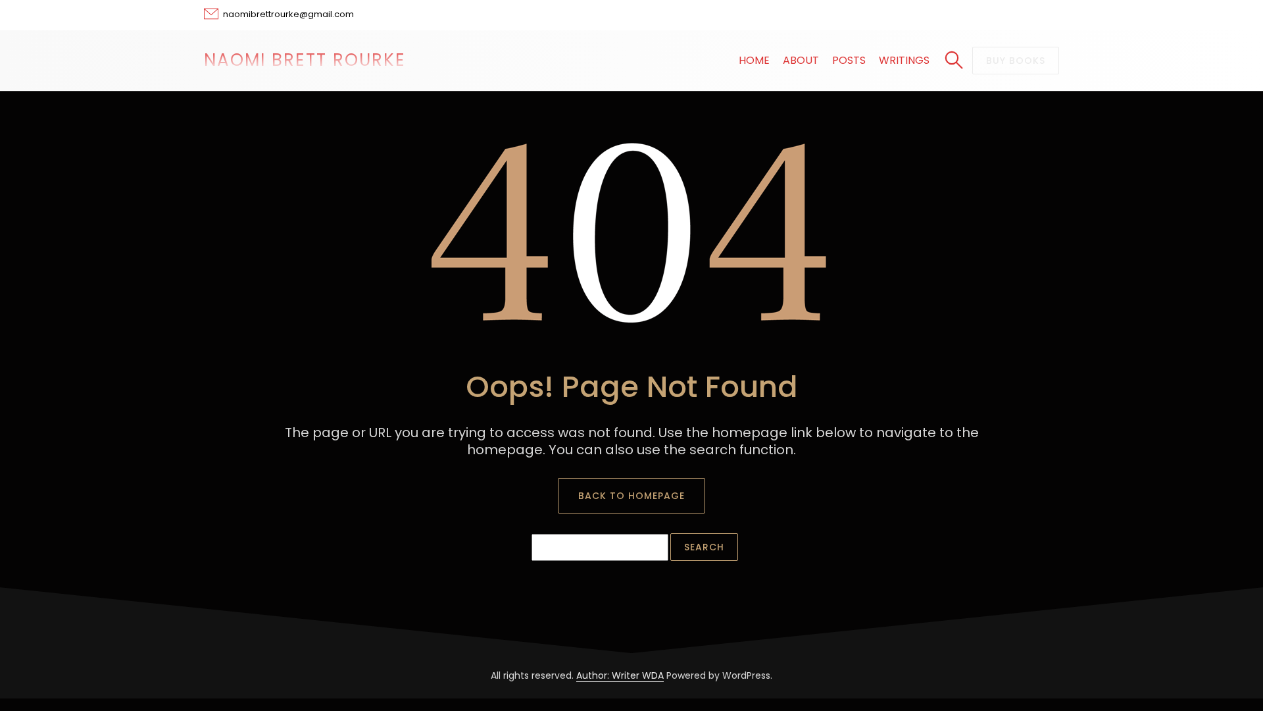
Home (754, 60)
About (801, 60)
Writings (904, 60)
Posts (849, 60)
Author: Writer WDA (620, 675)
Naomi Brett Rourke (305, 60)
